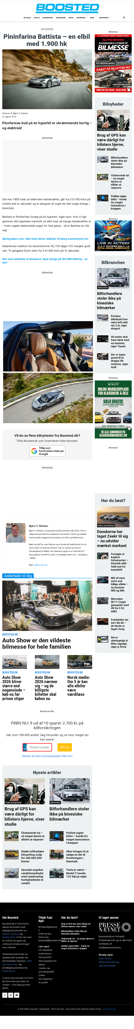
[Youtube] (16, 995)
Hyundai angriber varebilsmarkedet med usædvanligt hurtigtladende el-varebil (32, 876)
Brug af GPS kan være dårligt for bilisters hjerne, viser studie (25, 816)
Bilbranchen (55, 802)
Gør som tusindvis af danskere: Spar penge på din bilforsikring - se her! (45, 260)
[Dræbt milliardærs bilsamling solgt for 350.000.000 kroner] (12, 855)
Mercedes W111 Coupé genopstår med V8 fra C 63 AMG (120, 605)
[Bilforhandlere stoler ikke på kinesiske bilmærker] (70, 791)
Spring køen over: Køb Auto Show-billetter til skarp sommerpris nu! (45, 238)
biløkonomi (8, 971)
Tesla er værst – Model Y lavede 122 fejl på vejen (76, 873)
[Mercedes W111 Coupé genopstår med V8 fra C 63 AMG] (102, 600)
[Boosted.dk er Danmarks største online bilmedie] (67, 8)
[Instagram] (10, 995)
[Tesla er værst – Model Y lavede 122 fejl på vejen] (57, 873)
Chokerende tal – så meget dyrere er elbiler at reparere (33, 836)
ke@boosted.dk (109, 1009)
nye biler (14, 934)
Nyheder (47, 29)
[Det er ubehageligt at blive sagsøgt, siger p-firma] (102, 639)
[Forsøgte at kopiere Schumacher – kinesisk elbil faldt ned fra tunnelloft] (102, 556)
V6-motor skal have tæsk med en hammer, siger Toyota (120, 341)
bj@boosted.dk (40, 565)
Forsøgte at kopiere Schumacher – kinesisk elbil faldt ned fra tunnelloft (119, 562)
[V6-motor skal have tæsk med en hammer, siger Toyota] (102, 338)
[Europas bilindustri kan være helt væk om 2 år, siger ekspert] (102, 317)
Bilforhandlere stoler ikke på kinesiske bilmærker (69, 813)
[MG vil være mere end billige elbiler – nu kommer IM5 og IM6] (102, 580)
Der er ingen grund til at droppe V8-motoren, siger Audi (119, 361)
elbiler (5, 934)
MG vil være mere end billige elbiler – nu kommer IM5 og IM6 (119, 584)
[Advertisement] (47, 493)
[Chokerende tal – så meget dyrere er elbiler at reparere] (12, 836)
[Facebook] (4, 995)
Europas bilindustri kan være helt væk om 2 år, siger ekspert (119, 322)
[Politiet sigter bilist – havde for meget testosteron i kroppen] (57, 836)
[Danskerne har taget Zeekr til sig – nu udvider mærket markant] (113, 516)
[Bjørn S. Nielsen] (15, 545)
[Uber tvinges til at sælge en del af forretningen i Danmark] (57, 855)
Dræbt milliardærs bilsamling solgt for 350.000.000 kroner (32, 856)
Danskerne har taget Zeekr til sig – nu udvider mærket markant (112, 538)
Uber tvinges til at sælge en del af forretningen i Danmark (77, 856)
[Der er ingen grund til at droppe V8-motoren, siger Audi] (102, 356)
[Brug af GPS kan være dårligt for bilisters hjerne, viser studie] (25, 791)
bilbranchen (8, 937)
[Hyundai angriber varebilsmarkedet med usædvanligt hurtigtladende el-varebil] (12, 873)
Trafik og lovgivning (13, 802)
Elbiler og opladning (106, 525)
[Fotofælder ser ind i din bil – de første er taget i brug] (102, 621)
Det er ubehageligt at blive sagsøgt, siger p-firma (119, 642)
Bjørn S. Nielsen (20, 113)
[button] (124, 18)
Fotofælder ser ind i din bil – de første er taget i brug (119, 624)
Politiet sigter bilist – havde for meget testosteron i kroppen (78, 837)
